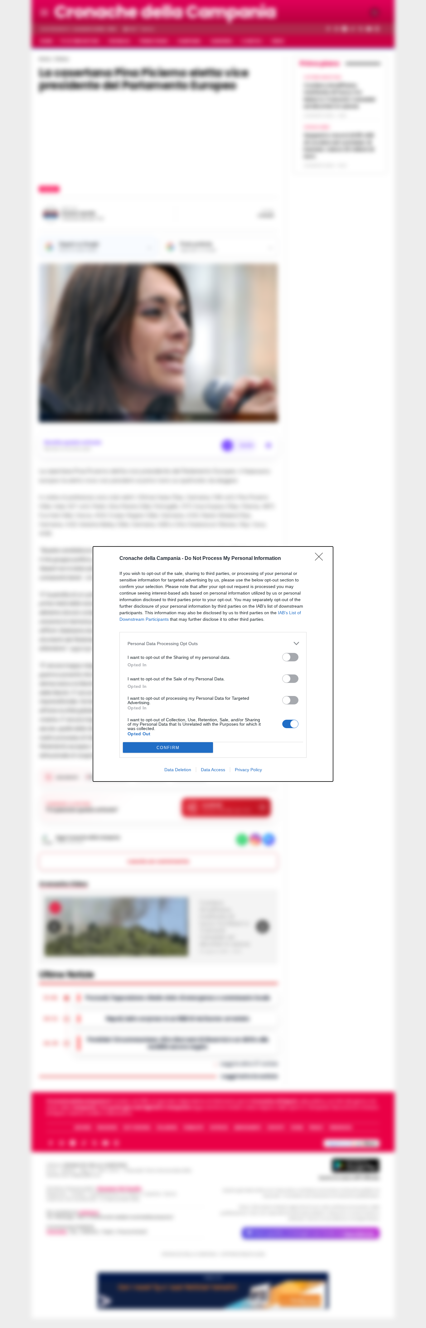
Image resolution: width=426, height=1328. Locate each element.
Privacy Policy (248, 769)
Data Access (213, 769)
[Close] (321, 559)
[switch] (290, 657)
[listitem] (213, 643)
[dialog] (213, 664)
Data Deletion (177, 769)
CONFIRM (168, 747)
